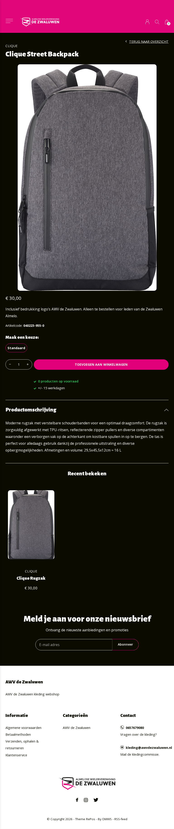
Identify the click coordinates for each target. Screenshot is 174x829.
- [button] (9, 364)
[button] (9, 20)
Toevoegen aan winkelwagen (101, 364)
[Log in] (147, 21)
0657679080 (135, 727)
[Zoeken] (157, 21)
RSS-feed (120, 819)
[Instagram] (86, 800)
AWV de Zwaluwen (76, 727)
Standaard (16, 348)
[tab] (87, 410)
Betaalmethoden (18, 734)
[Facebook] (77, 800)
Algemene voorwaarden (23, 727)
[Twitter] (96, 800)
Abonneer (125, 644)
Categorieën (75, 715)
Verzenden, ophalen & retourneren (22, 744)
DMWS (107, 819)
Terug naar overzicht (149, 41)
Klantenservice (16, 755)
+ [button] (27, 364)
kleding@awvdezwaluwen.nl (149, 747)
